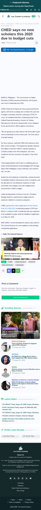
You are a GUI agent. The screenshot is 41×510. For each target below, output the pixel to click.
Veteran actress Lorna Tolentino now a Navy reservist (26, 370)
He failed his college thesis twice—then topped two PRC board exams (24, 357)
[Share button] (23, 271)
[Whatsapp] (18, 271)
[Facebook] (9, 271)
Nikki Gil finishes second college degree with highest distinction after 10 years (25, 383)
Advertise (20, 485)
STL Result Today (28, 436)
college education (20, 262)
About (20, 500)
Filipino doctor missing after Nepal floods (18, 6)
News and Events (7, 265)
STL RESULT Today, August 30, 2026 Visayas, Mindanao (20, 404)
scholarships (10, 24)
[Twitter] (13, 271)
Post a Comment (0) (21, 297)
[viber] (26, 478)
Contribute (20, 483)
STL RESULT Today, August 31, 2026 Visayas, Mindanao (20, 412)
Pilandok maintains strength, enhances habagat (17, 416)
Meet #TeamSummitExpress (20, 488)
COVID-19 (32, 262)
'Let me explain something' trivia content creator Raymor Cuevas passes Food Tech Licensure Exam (20, 332)
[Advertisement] (20, 73)
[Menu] (3, 16)
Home (3, 24)
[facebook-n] (27, 9)
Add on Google (19, 50)
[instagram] (35, 9)
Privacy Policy (29, 502)
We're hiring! (20, 490)
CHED (10, 262)
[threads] (39, 9)
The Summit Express (24, 507)
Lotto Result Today (8, 436)
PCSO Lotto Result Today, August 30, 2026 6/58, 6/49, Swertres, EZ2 (19, 408)
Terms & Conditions (15, 502)
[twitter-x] (14, 478)
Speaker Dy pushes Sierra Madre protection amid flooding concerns (18, 420)
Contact (28, 500)
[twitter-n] (31, 9)
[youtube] (30, 478)
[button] (34, 16)
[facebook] (10, 478)
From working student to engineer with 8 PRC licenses (24, 344)
